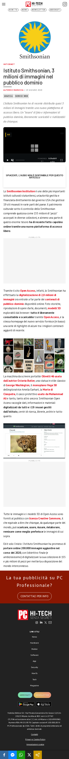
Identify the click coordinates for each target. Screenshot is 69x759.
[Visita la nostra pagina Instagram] (37, 623)
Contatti (34, 734)
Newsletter (39, 10)
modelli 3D (54, 308)
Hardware (34, 643)
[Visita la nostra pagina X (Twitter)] (45, 623)
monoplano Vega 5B (45, 385)
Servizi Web (21, 96)
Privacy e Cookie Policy (35, 739)
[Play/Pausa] (7, 160)
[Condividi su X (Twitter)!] (29, 755)
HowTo (35, 673)
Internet (9, 64)
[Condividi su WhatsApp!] (21, 755)
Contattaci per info (34, 596)
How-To (13, 10)
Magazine (34, 685)
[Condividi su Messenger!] (12, 755)
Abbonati (55, 10)
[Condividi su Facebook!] (4, 755)
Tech (34, 679)
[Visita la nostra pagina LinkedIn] (41, 623)
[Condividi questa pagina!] (37, 755)
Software (34, 655)
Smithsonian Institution (21, 191)
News (25, 10)
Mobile (34, 649)
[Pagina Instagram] (65, 4)
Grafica (8, 96)
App (34, 661)
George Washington (17, 385)
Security (34, 667)
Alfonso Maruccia (13, 90)
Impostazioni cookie (35, 744)
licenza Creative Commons (45, 518)
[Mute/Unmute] (12, 160)
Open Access (27, 290)
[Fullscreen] (61, 160)
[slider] (20, 160)
